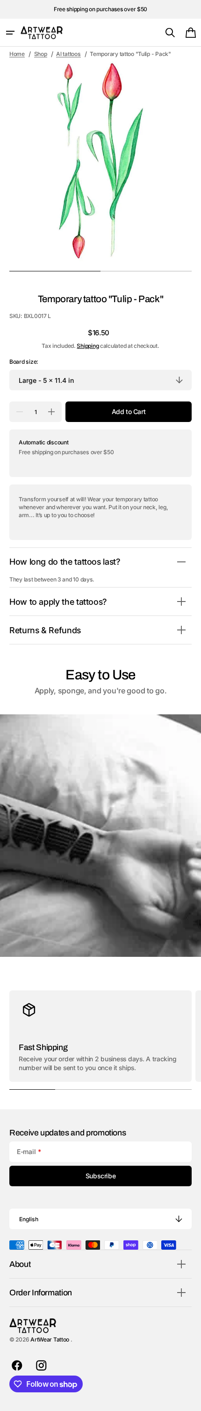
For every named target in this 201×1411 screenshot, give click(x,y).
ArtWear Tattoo (50, 1339)
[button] (10, 32)
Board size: (23, 361)
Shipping (88, 345)
